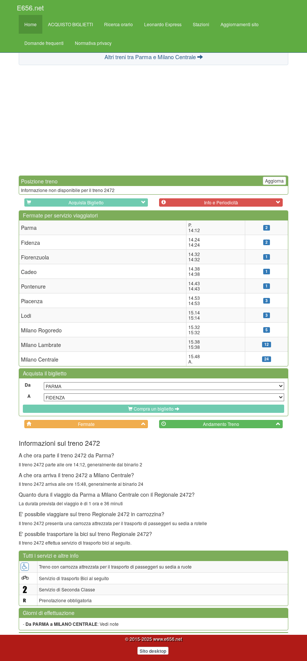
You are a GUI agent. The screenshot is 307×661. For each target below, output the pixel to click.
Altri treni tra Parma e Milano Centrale (150, 57)
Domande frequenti (44, 43)
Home (30, 24)
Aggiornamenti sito (240, 24)
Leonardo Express (163, 24)
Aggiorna (274, 180)
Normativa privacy (93, 43)
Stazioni (201, 24)
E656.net (30, 7)
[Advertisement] (153, 119)
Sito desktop (153, 651)
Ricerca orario (118, 24)
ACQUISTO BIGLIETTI (70, 24)
